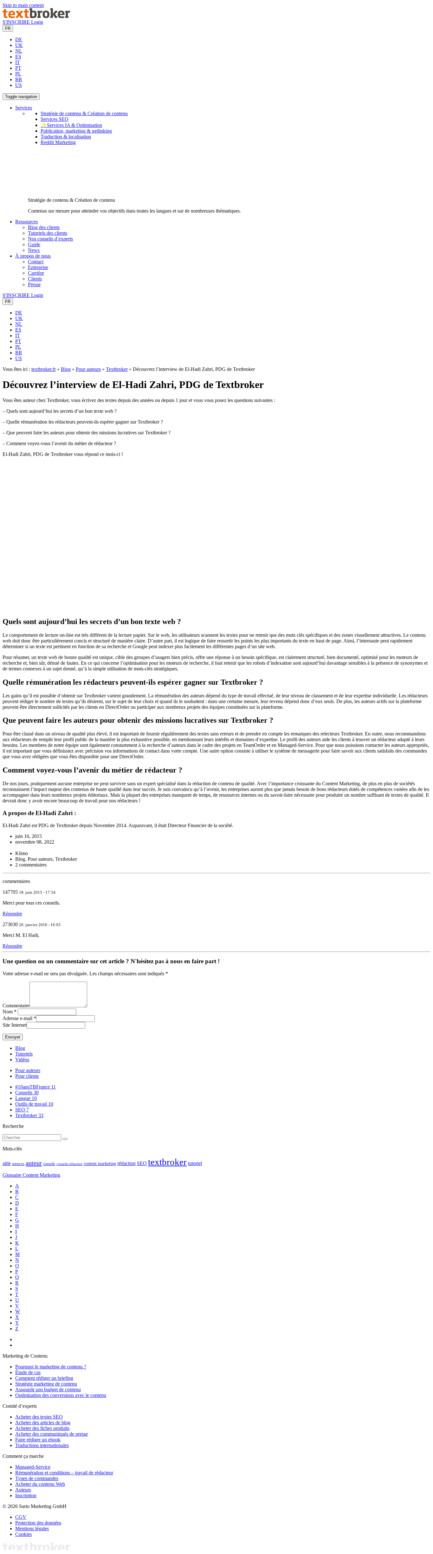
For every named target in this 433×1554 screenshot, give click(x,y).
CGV (20, 1517)
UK (19, 45)
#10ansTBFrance (35, 1087)
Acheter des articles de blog (42, 1422)
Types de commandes (36, 1478)
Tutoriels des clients (47, 233)
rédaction (126, 1163)
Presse (34, 284)
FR (7, 28)
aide (7, 1163)
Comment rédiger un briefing (44, 1378)
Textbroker (117, 369)
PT (18, 68)
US (18, 85)
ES (18, 56)
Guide (34, 244)
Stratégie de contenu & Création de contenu (84, 113)
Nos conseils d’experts (50, 238)
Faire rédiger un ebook (38, 1439)
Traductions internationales (42, 1445)
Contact (35, 261)
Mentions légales (32, 1528)
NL (18, 51)
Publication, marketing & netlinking (76, 131)
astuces (18, 1164)
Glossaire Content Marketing (31, 1175)
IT (17, 62)
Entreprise (38, 267)
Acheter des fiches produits (42, 1428)
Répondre (12, 913)
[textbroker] (36, 16)
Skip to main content (23, 5)
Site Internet (15, 1025)
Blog (66, 369)
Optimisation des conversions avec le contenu (60, 1395)
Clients (35, 278)
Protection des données (38, 1522)
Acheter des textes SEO (39, 1416)
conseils (49, 1164)
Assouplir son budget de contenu (48, 1389)
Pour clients (27, 1076)
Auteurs (23, 1489)
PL (18, 73)
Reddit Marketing (58, 142)
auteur (34, 1162)
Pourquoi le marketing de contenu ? (50, 1366)
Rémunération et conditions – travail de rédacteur (64, 1472)
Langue (26, 1098)
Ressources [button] (26, 221)
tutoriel (195, 1163)
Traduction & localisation (66, 136)
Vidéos (22, 1059)
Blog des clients (44, 227)
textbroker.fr (43, 369)
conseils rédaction (69, 1164)
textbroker (167, 1162)
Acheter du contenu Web (40, 1484)
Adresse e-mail (17, 1018)
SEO (22, 1109)
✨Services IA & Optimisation (71, 125)
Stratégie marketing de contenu (46, 1383)
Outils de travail (34, 1104)
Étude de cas (28, 1372)
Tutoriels (24, 1054)
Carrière (36, 273)
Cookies (23, 1534)
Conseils (27, 1092)
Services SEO (54, 119)
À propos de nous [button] (33, 256)
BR (18, 79)
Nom (8, 1011)
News (34, 250)
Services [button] (23, 107)
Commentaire (16, 1005)
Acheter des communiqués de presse (51, 1434)
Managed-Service (32, 1467)
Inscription (25, 1495)
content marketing (100, 1163)
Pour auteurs (88, 369)
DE (18, 39)
